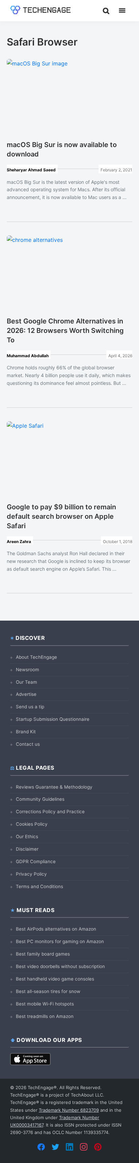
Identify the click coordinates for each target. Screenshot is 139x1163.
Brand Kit (26, 731)
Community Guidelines (40, 799)
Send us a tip (30, 706)
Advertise (26, 694)
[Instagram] (83, 1147)
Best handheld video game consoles (55, 979)
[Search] (106, 10)
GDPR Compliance (36, 861)
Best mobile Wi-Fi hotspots (45, 1003)
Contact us (28, 744)
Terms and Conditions (39, 886)
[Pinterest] (98, 1147)
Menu (122, 10)
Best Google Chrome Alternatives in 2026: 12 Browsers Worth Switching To (65, 330)
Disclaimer (27, 849)
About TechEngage (36, 657)
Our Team (26, 682)
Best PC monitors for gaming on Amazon (60, 941)
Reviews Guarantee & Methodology (54, 787)
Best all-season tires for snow (48, 991)
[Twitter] (55, 1147)
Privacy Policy (31, 874)
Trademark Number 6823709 (69, 1110)
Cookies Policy (32, 824)
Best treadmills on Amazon (45, 1016)
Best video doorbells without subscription (60, 966)
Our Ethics (27, 836)
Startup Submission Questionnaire (52, 719)
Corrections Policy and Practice (50, 811)
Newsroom (27, 669)
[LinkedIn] (69, 1147)
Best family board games (43, 954)
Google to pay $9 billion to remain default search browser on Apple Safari (61, 516)
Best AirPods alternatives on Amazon (56, 929)
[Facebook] (41, 1147)
